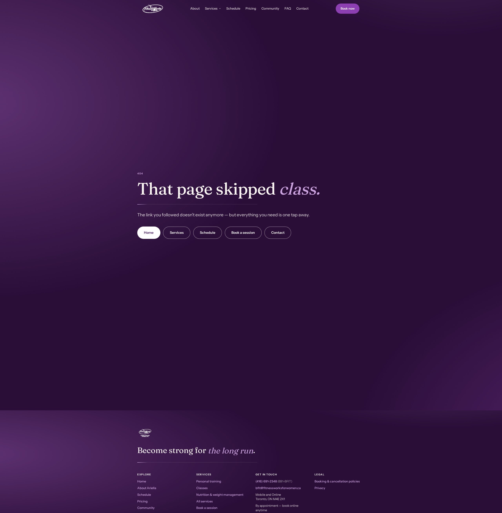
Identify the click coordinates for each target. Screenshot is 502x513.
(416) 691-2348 (266, 481)
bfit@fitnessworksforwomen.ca (278, 488)
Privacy (320, 488)
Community (270, 8)
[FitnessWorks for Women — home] (153, 8)
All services (204, 501)
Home (149, 232)
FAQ (288, 8)
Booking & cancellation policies (337, 481)
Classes (202, 488)
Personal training (208, 481)
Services (211, 8)
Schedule (233, 8)
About (195, 8)
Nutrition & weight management (219, 495)
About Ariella (146, 488)
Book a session (243, 232)
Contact (302, 8)
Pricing (251, 8)
